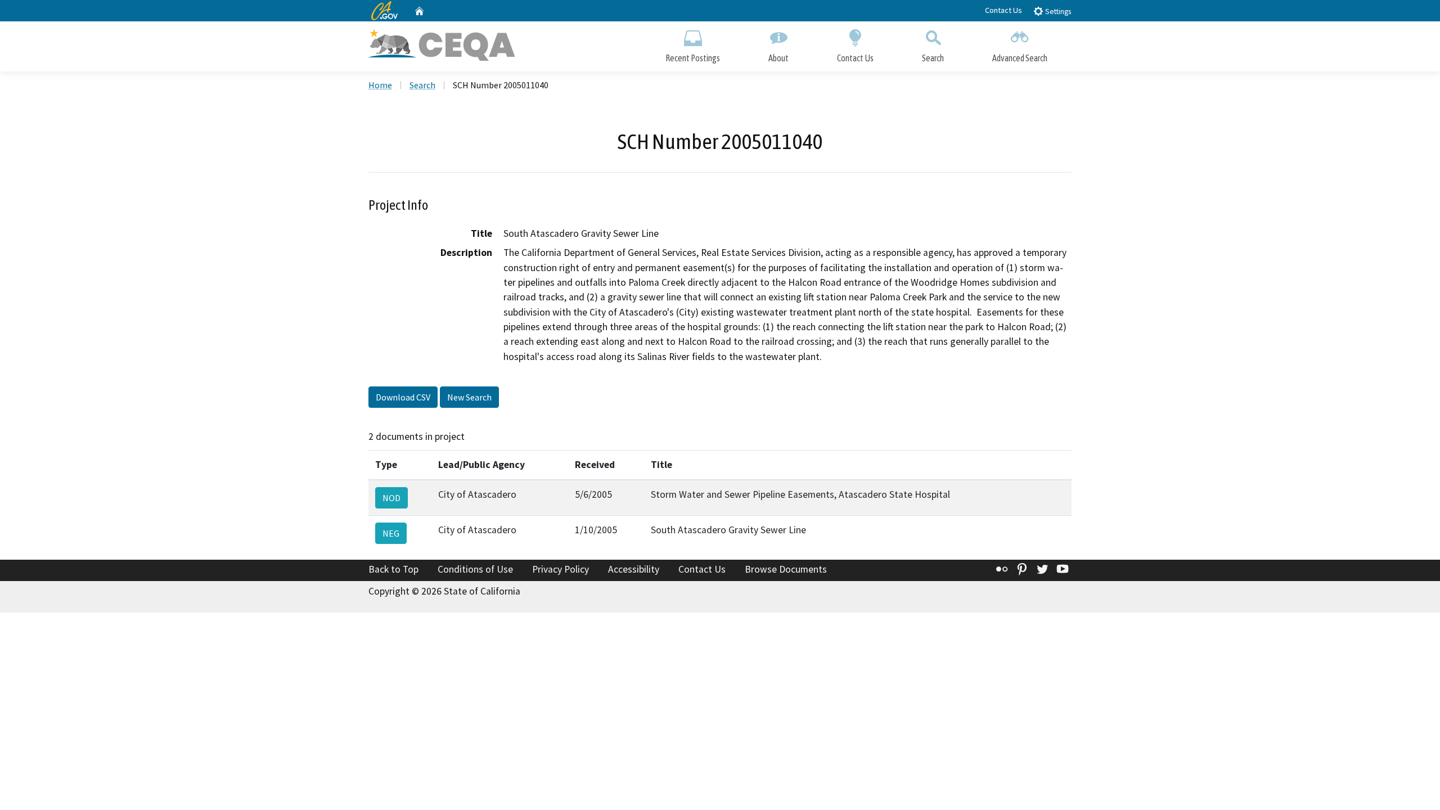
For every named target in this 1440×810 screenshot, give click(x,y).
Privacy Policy (560, 569)
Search (933, 58)
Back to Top (393, 569)
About (778, 58)
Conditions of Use (475, 569)
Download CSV (403, 397)
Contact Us (1003, 10)
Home (380, 85)
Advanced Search (1019, 58)
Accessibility (633, 569)
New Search (469, 397)
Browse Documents (786, 569)
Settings (1057, 11)
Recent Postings (692, 58)
